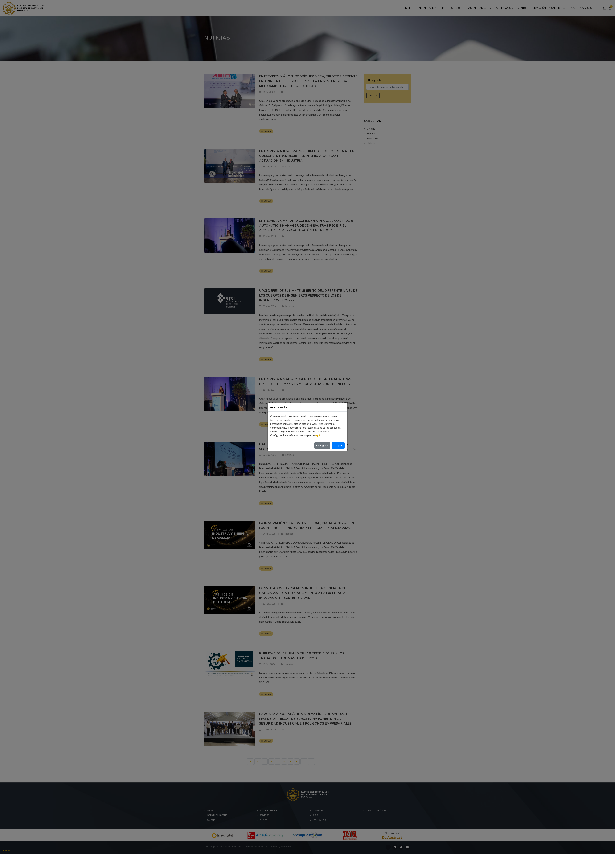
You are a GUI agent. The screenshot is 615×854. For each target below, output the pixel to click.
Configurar (322, 445)
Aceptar (338, 445)
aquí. (317, 435)
